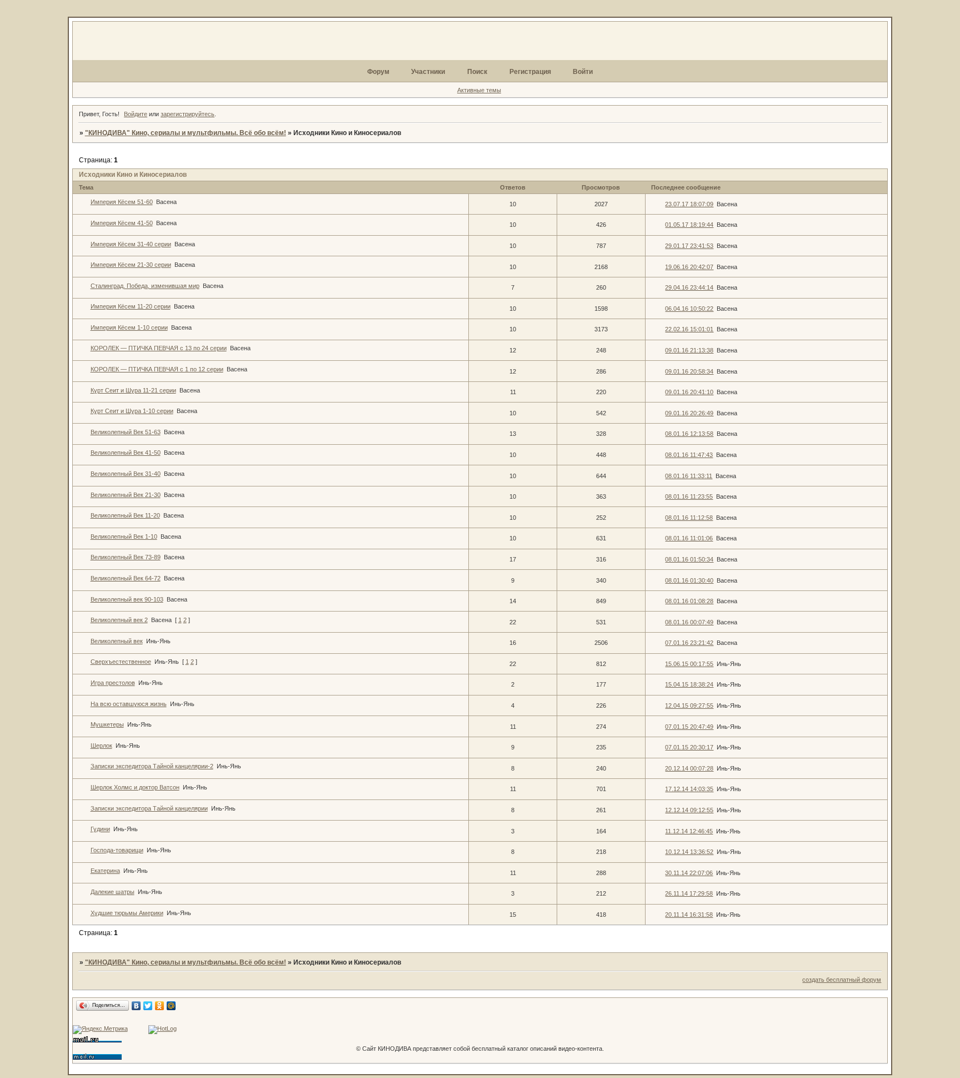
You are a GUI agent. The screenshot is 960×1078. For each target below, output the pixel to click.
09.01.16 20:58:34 (689, 371)
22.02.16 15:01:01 (689, 329)
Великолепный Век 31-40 (126, 473)
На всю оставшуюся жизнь (129, 704)
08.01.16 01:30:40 (689, 580)
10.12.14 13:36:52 (689, 851)
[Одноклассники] (160, 1005)
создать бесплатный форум (841, 979)
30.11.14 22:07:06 (689, 873)
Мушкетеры (107, 724)
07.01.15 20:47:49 (689, 726)
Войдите (135, 114)
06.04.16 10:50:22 (689, 308)
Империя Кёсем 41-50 (122, 223)
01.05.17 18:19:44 (689, 224)
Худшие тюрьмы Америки (127, 913)
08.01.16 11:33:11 (688, 476)
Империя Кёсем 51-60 (122, 201)
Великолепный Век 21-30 (126, 494)
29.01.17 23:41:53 (689, 245)
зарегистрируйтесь (187, 114)
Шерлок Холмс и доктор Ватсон (135, 787)
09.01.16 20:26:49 (689, 413)
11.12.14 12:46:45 (689, 831)
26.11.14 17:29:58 (689, 893)
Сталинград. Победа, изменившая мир (145, 285)
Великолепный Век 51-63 (126, 432)
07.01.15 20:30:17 (689, 747)
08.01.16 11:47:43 (689, 454)
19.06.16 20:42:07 (689, 267)
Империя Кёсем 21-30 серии (131, 264)
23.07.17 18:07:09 (689, 204)
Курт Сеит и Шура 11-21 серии (133, 390)
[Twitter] (148, 1005)
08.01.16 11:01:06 (689, 538)
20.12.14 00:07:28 (689, 768)
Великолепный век (117, 641)
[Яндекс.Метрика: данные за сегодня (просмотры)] (100, 1029)
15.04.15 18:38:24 (689, 684)
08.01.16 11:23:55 (689, 496)
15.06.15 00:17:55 (689, 663)
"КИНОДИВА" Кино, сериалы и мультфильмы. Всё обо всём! (185, 133)
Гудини (100, 829)
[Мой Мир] (171, 1005)
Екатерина (105, 870)
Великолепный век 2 (119, 620)
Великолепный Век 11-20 (125, 515)
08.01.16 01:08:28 (689, 601)
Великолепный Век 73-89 (126, 557)
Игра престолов (113, 682)
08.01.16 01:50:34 (689, 559)
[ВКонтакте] (136, 1005)
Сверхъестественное (121, 661)
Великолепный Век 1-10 (124, 536)
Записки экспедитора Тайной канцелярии (149, 808)
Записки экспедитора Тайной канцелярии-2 (152, 766)
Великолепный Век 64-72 (126, 578)
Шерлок (101, 745)
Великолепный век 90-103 (127, 599)
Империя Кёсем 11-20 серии (131, 306)
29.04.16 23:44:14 (689, 287)
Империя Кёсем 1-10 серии (129, 327)
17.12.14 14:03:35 (689, 789)
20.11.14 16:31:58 (689, 914)
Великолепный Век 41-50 (126, 452)
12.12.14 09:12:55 (689, 810)
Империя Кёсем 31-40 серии (131, 244)
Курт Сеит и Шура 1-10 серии (132, 411)
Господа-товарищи (117, 850)
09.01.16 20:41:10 (689, 392)
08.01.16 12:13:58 (689, 433)
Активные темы (479, 90)
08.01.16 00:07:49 (689, 622)
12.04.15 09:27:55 (689, 705)
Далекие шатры (112, 891)
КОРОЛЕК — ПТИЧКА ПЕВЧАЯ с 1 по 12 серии (157, 369)
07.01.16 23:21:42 (689, 642)
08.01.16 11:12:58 (689, 517)
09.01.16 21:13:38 (689, 350)
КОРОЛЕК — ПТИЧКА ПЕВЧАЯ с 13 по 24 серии (159, 348)
